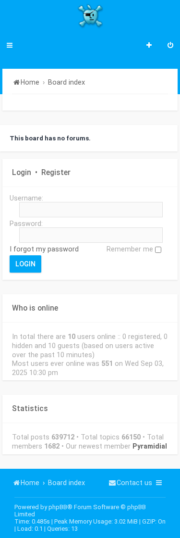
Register (56, 172)
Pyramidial (149, 446)
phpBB (57, 507)
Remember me (131, 249)
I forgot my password (44, 249)
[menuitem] (170, 46)
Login (21, 172)
